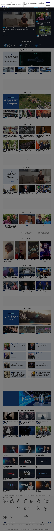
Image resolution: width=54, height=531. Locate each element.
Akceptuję (48, 2)
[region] (27, 3)
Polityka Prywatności (3, 6)
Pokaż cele (48, 4)
